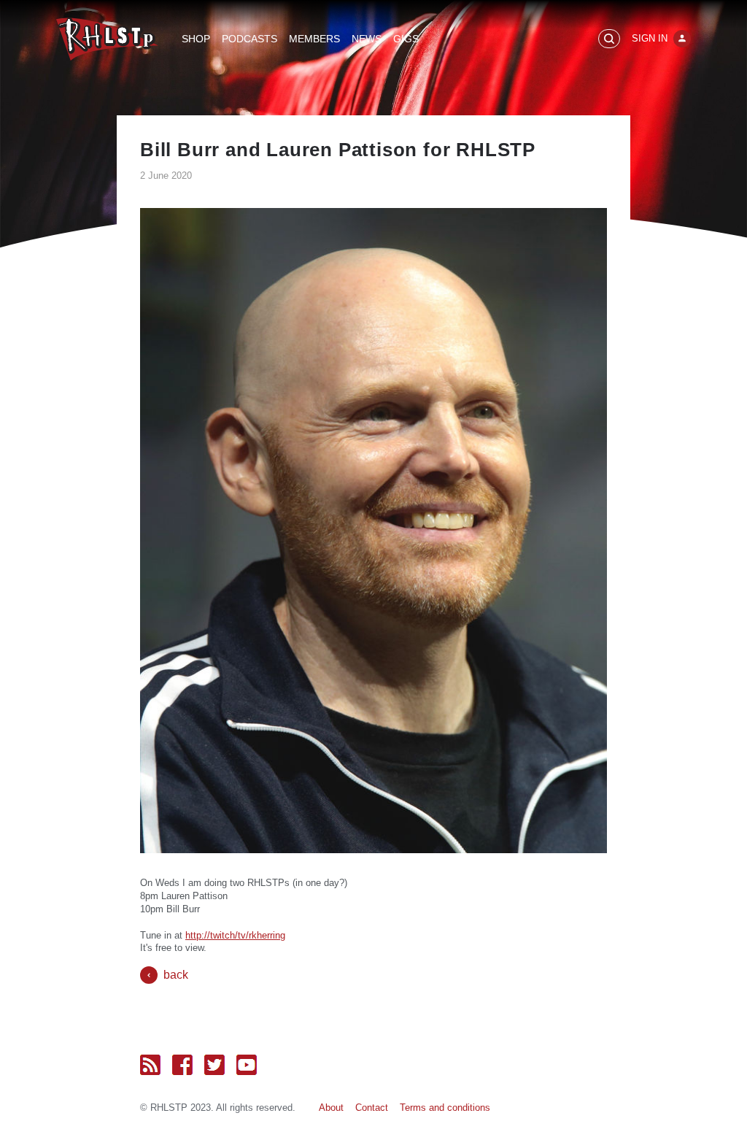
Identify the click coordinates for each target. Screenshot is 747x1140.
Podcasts (249, 39)
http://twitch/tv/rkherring (235, 935)
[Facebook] (182, 1065)
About (331, 1107)
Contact (371, 1107)
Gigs (406, 39)
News (367, 39)
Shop (196, 39)
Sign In (649, 38)
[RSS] (150, 1065)
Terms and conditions (445, 1107)
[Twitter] (214, 1065)
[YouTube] (246, 1065)
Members (314, 39)
